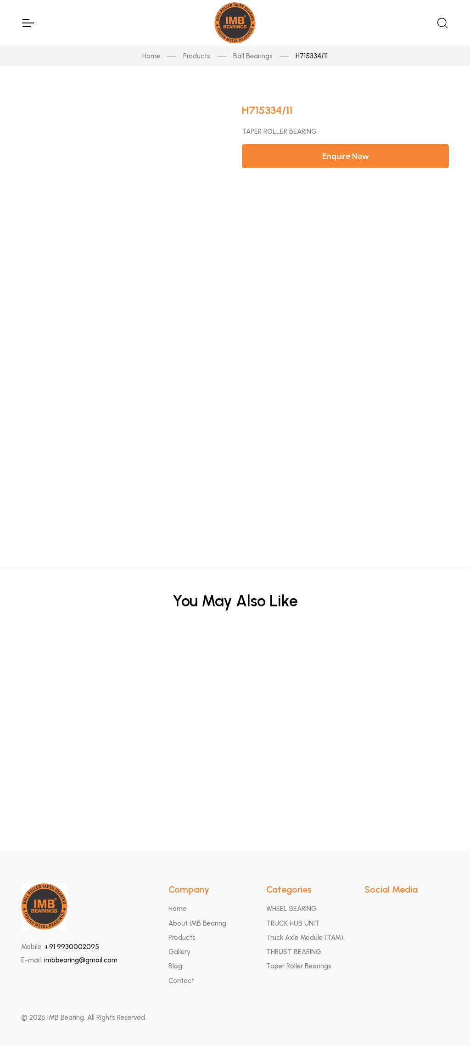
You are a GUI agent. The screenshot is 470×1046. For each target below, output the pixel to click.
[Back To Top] (445, 1021)
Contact (181, 981)
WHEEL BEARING (291, 909)
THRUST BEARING (293, 952)
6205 (235, 705)
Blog (175, 966)
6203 (235, 750)
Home (151, 56)
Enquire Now (345, 156)
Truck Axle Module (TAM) (304, 937)
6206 (235, 660)
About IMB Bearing (197, 923)
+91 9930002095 (72, 947)
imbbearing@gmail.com (81, 960)
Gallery (179, 952)
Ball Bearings (253, 56)
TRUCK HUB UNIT (292, 923)
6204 (235, 796)
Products (196, 56)
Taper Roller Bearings (298, 966)
